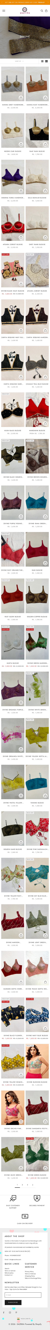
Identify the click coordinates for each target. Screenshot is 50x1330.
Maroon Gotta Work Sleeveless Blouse (13, 989)
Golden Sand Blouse (13, 849)
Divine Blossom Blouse (37, 1082)
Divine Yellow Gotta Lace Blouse (37, 756)
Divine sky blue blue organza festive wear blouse (37, 896)
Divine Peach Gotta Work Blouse (37, 989)
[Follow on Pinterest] (16, 1312)
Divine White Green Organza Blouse (37, 710)
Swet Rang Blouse (37, 244)
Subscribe (13, 1302)
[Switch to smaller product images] (46, 61)
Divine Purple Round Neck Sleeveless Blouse (12, 523)
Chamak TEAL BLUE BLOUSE (37, 384)
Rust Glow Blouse (13, 617)
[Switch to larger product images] (42, 61)
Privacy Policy (29, 1272)
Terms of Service (30, 1274)
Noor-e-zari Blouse (12, 151)
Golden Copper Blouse (37, 617)
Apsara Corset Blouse (13, 244)
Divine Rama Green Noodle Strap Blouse (37, 523)
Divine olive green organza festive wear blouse (13, 1175)
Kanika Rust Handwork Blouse (37, 105)
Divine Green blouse (37, 1175)
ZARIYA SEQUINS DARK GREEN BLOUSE (13, 384)
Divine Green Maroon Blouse (37, 663)
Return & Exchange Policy (33, 1278)
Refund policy (9, 1273)
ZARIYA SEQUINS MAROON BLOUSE (37, 337)
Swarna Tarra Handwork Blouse (12, 198)
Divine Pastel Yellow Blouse (13, 803)
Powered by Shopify (33, 1324)
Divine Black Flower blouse (13, 1035)
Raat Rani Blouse (37, 151)
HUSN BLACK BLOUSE (12, 430)
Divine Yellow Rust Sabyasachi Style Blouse (13, 896)
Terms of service (10, 1271)
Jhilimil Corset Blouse (37, 291)
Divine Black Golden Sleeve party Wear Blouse (13, 477)
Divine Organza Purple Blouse (13, 710)
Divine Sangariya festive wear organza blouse (37, 1128)
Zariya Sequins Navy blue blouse (12, 337)
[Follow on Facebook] (3, 1312)
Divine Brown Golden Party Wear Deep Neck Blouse (37, 477)
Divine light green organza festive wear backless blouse (37, 942)
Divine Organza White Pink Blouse (13, 756)
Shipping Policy (30, 1276)
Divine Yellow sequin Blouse (12, 1082)
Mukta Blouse (13, 663)
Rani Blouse (37, 570)
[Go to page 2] (32, 1185)
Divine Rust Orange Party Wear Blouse (12, 570)
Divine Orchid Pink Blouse (12, 1128)
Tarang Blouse (37, 803)
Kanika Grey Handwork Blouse (12, 105)
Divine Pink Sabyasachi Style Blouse (37, 849)
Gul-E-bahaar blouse (37, 198)
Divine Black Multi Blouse (12, 291)
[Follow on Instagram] (10, 1312)
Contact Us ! (9, 1275)
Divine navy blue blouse (37, 1035)
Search (7, 1269)
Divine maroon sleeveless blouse (13, 942)
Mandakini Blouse (37, 430)
